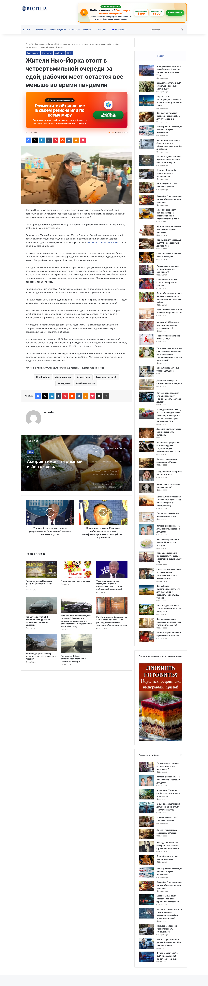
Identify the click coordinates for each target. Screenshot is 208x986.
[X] (35, 140)
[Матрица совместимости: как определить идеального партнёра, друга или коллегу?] (146, 913)
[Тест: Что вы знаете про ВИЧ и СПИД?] (146, 339)
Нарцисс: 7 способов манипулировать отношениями (166, 173)
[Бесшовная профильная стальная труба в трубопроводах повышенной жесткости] (146, 446)
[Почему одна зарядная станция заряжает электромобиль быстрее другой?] (146, 397)
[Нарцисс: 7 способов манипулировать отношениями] (146, 174)
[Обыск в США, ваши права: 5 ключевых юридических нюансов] (146, 899)
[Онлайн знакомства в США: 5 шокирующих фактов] (146, 283)
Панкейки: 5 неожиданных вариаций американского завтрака (169, 199)
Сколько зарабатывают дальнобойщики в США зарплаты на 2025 (168, 807)
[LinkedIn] (42, 140)
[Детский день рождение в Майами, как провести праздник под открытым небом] (146, 297)
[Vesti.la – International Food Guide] (34, 8)
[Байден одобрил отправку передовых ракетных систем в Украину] (41, 642)
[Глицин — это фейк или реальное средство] (146, 517)
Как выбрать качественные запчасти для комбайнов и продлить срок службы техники (168, 592)
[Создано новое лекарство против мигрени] (146, 475)
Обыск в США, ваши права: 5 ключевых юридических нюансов (167, 899)
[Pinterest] (55, 140)
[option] (76, 463)
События (59, 53)
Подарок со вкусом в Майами (75, 581)
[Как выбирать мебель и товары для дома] (146, 371)
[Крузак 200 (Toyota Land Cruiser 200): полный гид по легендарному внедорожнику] (146, 500)
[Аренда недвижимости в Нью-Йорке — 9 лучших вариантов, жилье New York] (146, 70)
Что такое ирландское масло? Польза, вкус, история (167, 542)
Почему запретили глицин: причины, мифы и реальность (169, 129)
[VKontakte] (69, 140)
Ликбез (87, 29)
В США (26, 29)
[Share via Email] (99, 396)
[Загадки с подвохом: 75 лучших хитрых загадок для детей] (146, 529)
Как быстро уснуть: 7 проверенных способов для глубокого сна (168, 116)
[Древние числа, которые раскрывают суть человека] (146, 433)
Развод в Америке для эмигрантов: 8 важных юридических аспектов (167, 845)
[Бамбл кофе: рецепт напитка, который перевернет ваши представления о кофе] (146, 213)
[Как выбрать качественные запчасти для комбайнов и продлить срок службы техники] (146, 590)
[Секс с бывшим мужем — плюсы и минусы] (146, 257)
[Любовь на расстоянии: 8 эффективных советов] (146, 636)
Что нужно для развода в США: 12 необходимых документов (168, 243)
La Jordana (43, 377)
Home (30, 44)
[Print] (106, 396)
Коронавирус (64, 377)
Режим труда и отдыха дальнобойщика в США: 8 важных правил (168, 942)
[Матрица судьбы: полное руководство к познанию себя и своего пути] (146, 160)
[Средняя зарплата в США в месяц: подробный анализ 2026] (146, 86)
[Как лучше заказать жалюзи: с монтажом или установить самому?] (146, 623)
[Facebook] (28, 140)
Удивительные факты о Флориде (52, 464)
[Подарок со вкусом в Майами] (76, 569)
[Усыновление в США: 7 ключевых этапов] (146, 187)
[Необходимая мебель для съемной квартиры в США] (146, 313)
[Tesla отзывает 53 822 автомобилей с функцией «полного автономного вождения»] (41, 605)
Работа (39, 29)
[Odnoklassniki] (76, 140)
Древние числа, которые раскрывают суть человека (168, 432)
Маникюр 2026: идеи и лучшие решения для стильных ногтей (167, 325)
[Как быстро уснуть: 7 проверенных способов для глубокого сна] (146, 117)
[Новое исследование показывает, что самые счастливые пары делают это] (146, 557)
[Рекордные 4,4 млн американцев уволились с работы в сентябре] (76, 643)
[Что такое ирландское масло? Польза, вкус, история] (146, 543)
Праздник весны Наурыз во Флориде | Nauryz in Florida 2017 (39, 584)
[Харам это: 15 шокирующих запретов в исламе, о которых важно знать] (146, 100)
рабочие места (86, 383)
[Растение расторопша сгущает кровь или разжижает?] (146, 270)
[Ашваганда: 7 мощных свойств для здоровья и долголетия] (146, 794)
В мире (31, 452)
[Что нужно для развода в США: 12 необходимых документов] (146, 243)
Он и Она (101, 29)
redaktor (49, 412)
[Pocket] (83, 140)
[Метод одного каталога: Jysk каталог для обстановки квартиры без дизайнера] (146, 144)
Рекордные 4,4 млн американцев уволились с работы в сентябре (73, 659)
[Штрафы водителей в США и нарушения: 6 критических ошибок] (146, 957)
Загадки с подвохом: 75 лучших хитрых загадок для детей (168, 529)
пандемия (64, 383)
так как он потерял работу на (102, 242)
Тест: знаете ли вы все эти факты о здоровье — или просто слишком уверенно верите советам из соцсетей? (169, 354)
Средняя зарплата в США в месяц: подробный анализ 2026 (168, 86)
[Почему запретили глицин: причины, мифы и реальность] (146, 130)
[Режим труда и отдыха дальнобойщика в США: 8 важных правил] (146, 943)
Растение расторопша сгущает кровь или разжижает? (167, 269)
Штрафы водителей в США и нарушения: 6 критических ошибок (167, 956)
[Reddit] (62, 140)
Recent (160, 56)
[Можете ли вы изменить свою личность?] (146, 488)
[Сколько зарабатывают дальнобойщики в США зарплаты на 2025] (146, 807)
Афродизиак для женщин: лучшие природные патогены (169, 229)
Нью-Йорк (47, 53)
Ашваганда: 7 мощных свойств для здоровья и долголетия (168, 793)
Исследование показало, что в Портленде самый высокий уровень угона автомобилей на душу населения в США (168, 415)
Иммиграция (56, 29)
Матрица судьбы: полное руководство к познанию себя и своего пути (168, 159)
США (69, 53)
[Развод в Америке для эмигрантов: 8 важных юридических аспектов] (146, 846)
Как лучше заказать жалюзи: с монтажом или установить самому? (168, 622)
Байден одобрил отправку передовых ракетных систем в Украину (41, 656)
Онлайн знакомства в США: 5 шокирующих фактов (166, 282)
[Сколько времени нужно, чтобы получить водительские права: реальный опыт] (146, 573)
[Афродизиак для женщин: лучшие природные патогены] (146, 230)
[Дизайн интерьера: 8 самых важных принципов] (146, 384)
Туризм (73, 29)
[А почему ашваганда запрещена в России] (146, 463)
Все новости (40, 44)
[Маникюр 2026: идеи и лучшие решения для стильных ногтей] (146, 326)
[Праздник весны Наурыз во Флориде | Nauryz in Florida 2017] (41, 569)
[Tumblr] (49, 140)
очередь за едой (106, 377)
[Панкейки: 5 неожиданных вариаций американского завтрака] (146, 200)
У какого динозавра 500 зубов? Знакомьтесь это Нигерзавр (168, 608)
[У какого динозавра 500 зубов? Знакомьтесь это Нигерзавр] (146, 609)
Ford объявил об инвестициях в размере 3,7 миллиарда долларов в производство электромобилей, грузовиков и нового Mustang (76, 620)
